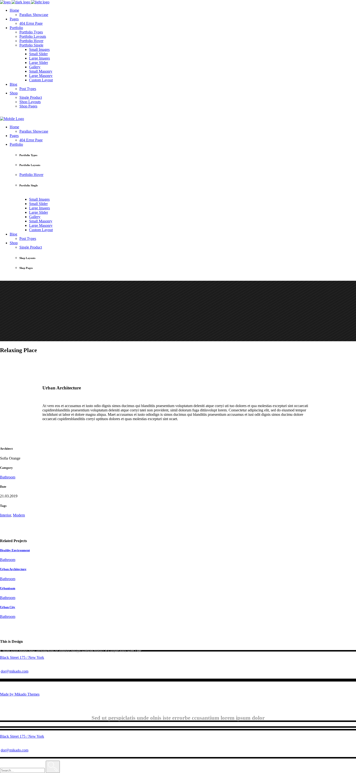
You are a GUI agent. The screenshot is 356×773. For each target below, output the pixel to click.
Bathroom (7, 477)
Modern (19, 515)
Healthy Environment (15, 550)
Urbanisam (7, 588)
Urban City (7, 607)
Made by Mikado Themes (19, 694)
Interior (5, 515)
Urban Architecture (13, 569)
